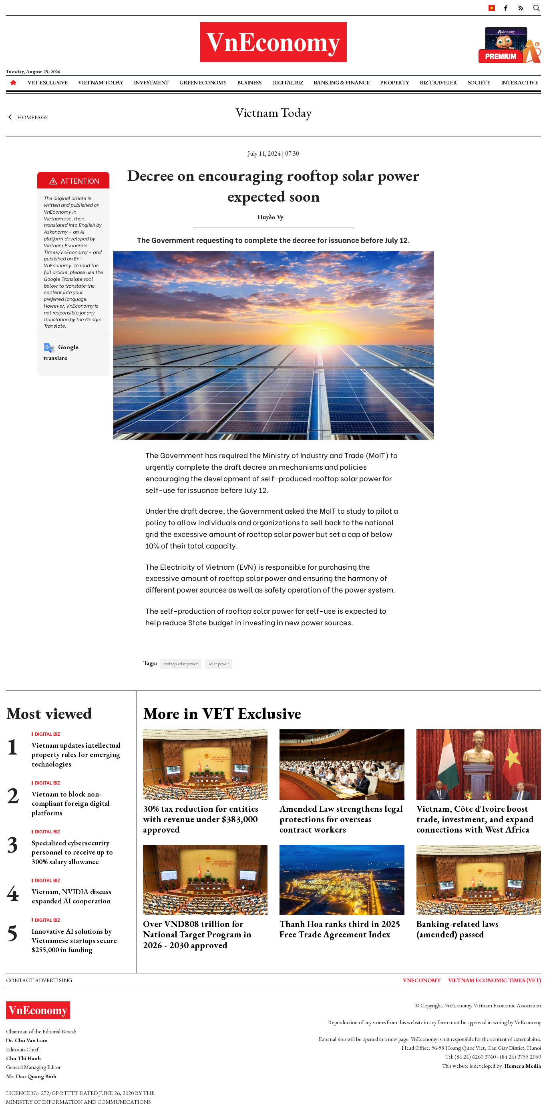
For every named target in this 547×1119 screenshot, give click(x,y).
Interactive (519, 82)
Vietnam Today (100, 82)
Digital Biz (287, 82)
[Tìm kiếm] (536, 7)
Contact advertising (39, 980)
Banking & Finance (342, 82)
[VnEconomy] (492, 7)
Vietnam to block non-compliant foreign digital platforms (71, 803)
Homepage (32, 117)
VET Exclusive (48, 82)
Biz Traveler (438, 82)
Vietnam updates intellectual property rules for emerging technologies (76, 755)
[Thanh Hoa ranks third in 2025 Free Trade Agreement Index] (342, 879)
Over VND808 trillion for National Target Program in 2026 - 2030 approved (197, 934)
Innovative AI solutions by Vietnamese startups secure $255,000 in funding (74, 941)
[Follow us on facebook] (505, 7)
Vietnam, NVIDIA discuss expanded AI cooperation (71, 896)
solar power (219, 664)
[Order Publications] (510, 44)
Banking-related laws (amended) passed (457, 929)
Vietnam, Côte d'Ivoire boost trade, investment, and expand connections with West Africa (475, 819)
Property (394, 82)
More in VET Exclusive (222, 713)
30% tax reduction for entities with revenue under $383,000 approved (200, 819)
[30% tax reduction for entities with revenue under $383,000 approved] (205, 763)
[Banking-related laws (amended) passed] (478, 879)
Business (249, 82)
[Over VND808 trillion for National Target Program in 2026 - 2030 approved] (205, 879)
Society (479, 82)
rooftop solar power (180, 664)
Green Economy (203, 82)
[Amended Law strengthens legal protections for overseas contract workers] (342, 763)
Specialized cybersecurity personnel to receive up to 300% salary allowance (72, 852)
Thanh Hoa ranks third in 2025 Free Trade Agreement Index (340, 929)
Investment (151, 82)
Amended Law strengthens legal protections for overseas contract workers (341, 819)
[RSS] (521, 7)
